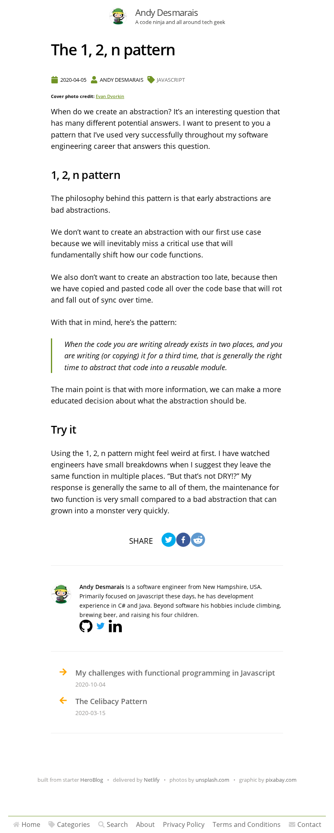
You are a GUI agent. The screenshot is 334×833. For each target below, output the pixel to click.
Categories (73, 824)
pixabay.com (281, 779)
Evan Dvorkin (110, 96)
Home (31, 824)
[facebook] (183, 540)
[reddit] (198, 540)
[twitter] (168, 540)
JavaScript (171, 79)
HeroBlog (91, 779)
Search (117, 824)
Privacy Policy (183, 824)
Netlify (152, 779)
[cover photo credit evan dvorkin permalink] (47, 97)
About (145, 824)
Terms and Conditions (247, 824)
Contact (309, 824)
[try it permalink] (47, 429)
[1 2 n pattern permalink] (47, 175)
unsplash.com (212, 779)
